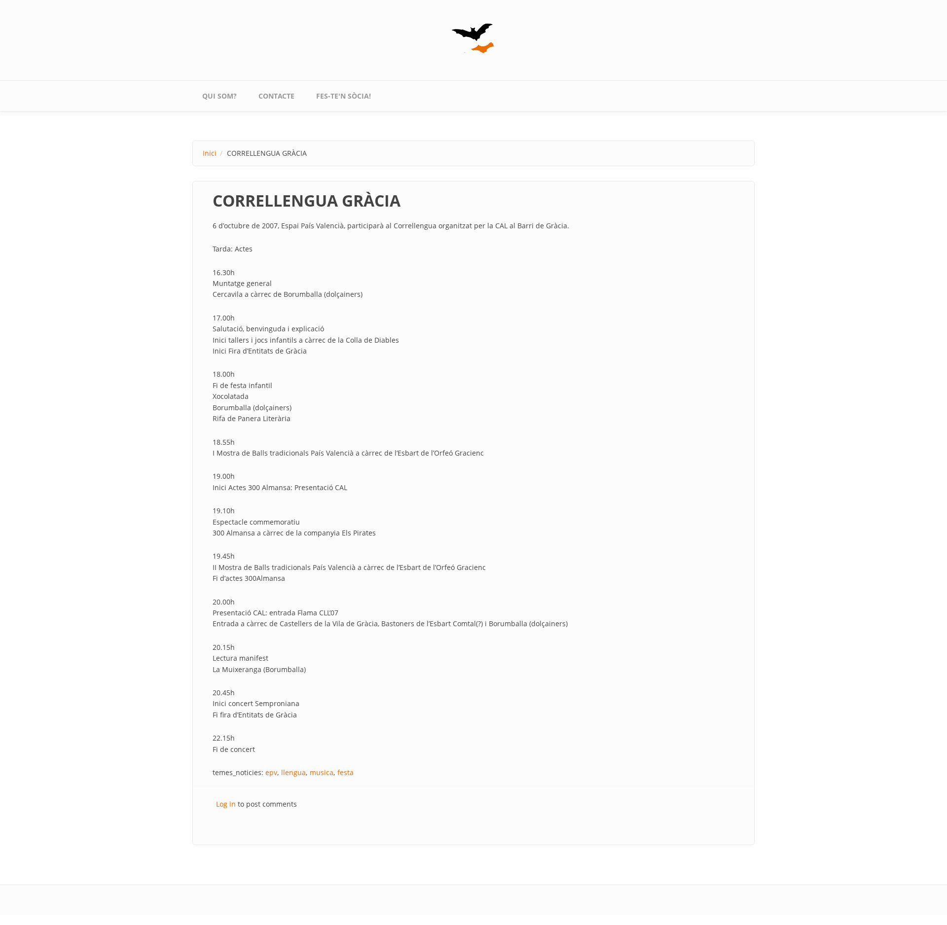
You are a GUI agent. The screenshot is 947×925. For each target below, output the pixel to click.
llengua (293, 772)
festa (345, 772)
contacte (276, 96)
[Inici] (473, 38)
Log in (226, 804)
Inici (210, 153)
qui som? (219, 96)
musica (321, 772)
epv (271, 772)
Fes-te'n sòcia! (343, 96)
